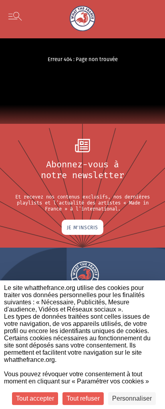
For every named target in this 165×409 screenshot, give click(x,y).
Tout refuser (83, 398)
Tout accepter (35, 398)
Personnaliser (132, 398)
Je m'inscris (82, 227)
